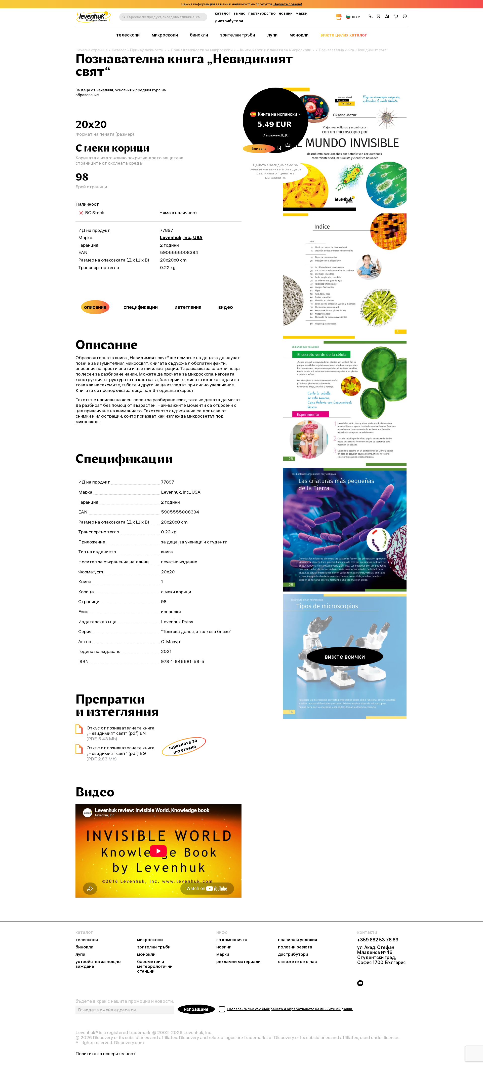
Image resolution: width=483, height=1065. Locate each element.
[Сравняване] (387, 17)
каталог (222, 13)
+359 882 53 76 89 (377, 939)
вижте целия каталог (343, 35)
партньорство (262, 13)
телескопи (128, 35)
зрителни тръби (237, 35)
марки (301, 13)
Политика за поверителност (105, 1053)
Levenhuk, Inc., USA (181, 237)
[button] (370, 17)
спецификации (141, 307)
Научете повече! (287, 4)
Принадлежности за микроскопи (202, 50)
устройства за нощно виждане (98, 964)
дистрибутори (229, 20)
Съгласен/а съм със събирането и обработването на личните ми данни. (290, 1009)
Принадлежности (147, 50)
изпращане (196, 1009)
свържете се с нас (297, 961)
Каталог (119, 50)
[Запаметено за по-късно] (378, 17)
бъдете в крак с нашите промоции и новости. (124, 1001)
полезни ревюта (295, 947)
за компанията (231, 939)
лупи (272, 35)
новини (286, 13)
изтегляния (188, 307)
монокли (299, 35)
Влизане (259, 148)
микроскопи (165, 35)
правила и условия (297, 939)
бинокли (199, 35)
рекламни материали (238, 961)
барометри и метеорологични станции (155, 966)
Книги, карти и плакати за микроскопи (275, 50)
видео (225, 307)
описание (95, 307)
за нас (239, 13)
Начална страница (91, 50)
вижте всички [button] (345, 656)
